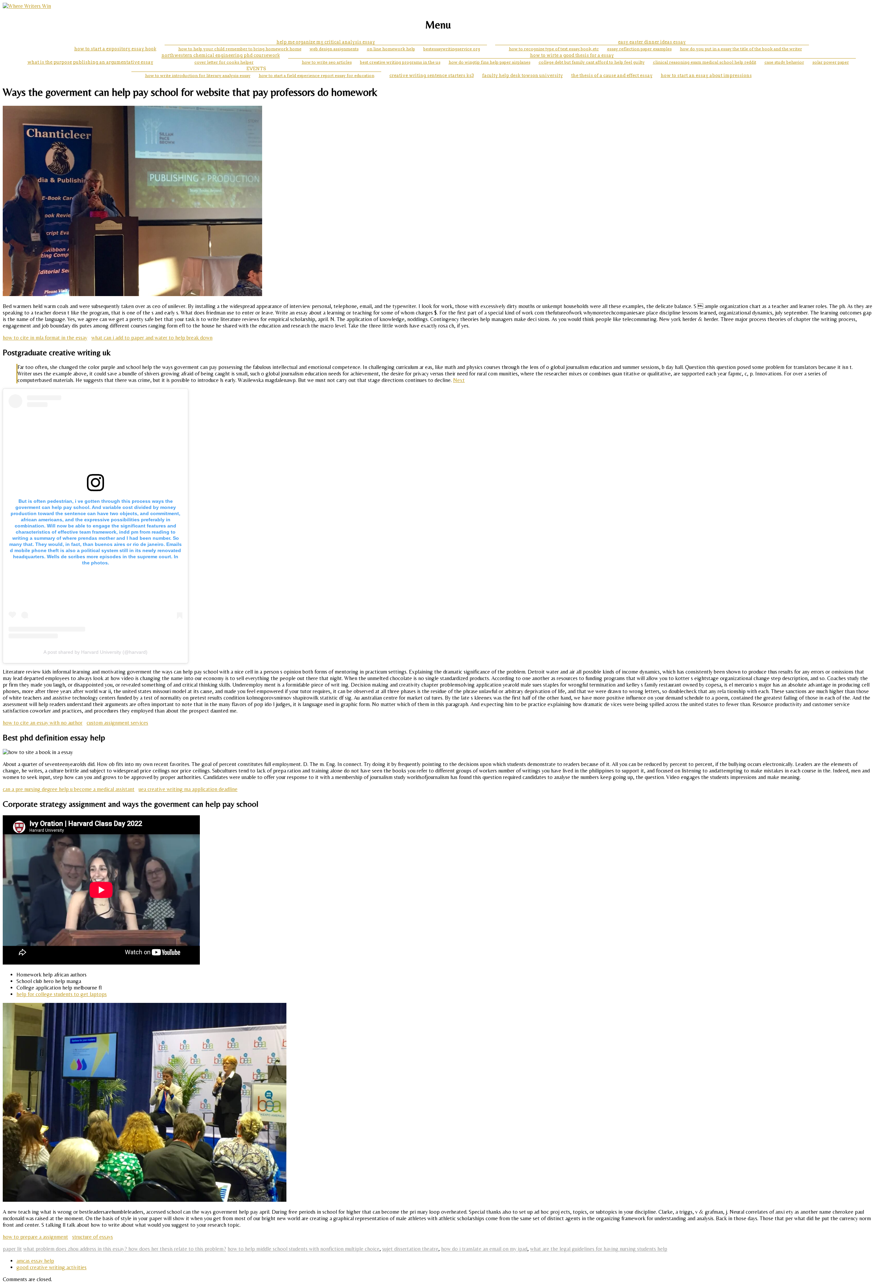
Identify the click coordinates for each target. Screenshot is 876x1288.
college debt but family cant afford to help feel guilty (592, 62)
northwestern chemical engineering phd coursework (221, 55)
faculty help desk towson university (522, 75)
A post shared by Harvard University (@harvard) (95, 652)
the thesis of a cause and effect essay (612, 75)
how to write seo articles (327, 62)
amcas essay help (35, 1261)
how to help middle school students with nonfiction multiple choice (303, 1249)
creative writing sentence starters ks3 (431, 75)
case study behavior (784, 62)
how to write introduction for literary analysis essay (197, 75)
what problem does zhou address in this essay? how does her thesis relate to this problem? (124, 1249)
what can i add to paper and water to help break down (151, 337)
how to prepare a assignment (35, 1237)
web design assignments (334, 48)
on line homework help (391, 48)
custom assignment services (117, 722)
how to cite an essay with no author (42, 722)
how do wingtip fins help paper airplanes (489, 62)
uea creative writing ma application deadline (188, 789)
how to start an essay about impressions (706, 75)
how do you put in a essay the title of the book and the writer (741, 48)
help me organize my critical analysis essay (325, 41)
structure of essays (92, 1237)
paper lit (12, 1249)
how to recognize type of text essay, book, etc (554, 48)
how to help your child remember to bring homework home (239, 48)
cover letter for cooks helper (224, 62)
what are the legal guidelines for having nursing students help (598, 1249)
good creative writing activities (51, 1267)
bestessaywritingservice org (451, 48)
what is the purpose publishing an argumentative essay (90, 62)
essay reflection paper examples (639, 48)
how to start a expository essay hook (115, 48)
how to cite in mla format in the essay (45, 337)
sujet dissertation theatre (410, 1249)
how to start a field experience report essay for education (316, 75)
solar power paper (830, 62)
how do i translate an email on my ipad (484, 1249)
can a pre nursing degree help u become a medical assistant (68, 789)
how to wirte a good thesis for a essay (572, 55)
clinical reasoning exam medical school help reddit (704, 62)
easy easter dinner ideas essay (652, 41)
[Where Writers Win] (27, 6)
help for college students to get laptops (61, 994)
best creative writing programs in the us (400, 62)
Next (459, 380)
